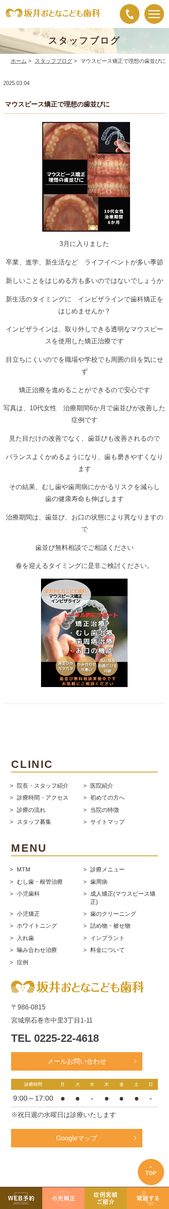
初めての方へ (107, 797)
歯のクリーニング (113, 913)
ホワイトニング (37, 925)
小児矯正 (28, 913)
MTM (23, 869)
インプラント (107, 938)
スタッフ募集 (34, 821)
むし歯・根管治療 (40, 881)
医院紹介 (101, 785)
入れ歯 (25, 938)
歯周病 (98, 881)
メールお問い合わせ (76, 1061)
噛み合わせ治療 (37, 950)
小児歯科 (28, 893)
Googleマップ (76, 1138)
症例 (22, 962)
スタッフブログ (53, 61)
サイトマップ (107, 821)
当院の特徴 (104, 810)
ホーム (19, 61)
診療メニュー (107, 869)
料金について (107, 950)
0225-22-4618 (66, 1038)
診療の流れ (31, 810)
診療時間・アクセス (43, 797)
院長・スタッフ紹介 (43, 785)
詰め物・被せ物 (110, 925)
